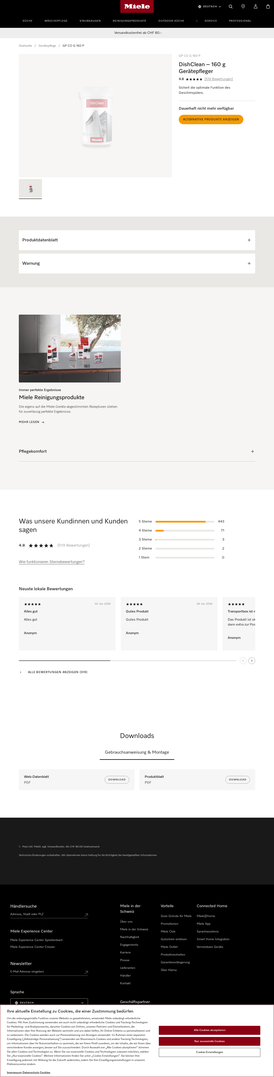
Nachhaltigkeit (129, 937)
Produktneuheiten (173, 954)
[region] (95, 115)
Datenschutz (30, 1072)
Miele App (203, 923)
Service (211, 21)
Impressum (14, 1072)
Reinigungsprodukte (129, 21)
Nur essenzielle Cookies (209, 1041)
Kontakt (125, 983)
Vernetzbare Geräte (210, 947)
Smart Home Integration (213, 939)
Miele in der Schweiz (134, 929)
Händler (125, 975)
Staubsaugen (90, 21)
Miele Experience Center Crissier (32, 947)
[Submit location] (86, 915)
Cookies (45, 1072)
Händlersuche (23, 906)
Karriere (125, 952)
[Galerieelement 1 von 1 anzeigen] (30, 189)
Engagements (129, 944)
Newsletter (21, 964)
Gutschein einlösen (174, 939)
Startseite (25, 45)
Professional (240, 21)
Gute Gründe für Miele (176, 916)
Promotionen (169, 923)
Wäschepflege (56, 21)
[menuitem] (30, 20)
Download (117, 779)
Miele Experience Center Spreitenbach (36, 940)
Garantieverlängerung (175, 962)
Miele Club (168, 931)
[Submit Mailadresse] (86, 972)
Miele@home (206, 916)
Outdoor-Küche (171, 21)
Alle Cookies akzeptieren (209, 1030)
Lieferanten (127, 967)
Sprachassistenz (208, 931)
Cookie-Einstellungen (209, 1052)
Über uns (126, 921)
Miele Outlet (169, 947)
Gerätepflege (47, 45)
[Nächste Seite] (251, 660)
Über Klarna (169, 970)
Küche (28, 21)
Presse (125, 960)
